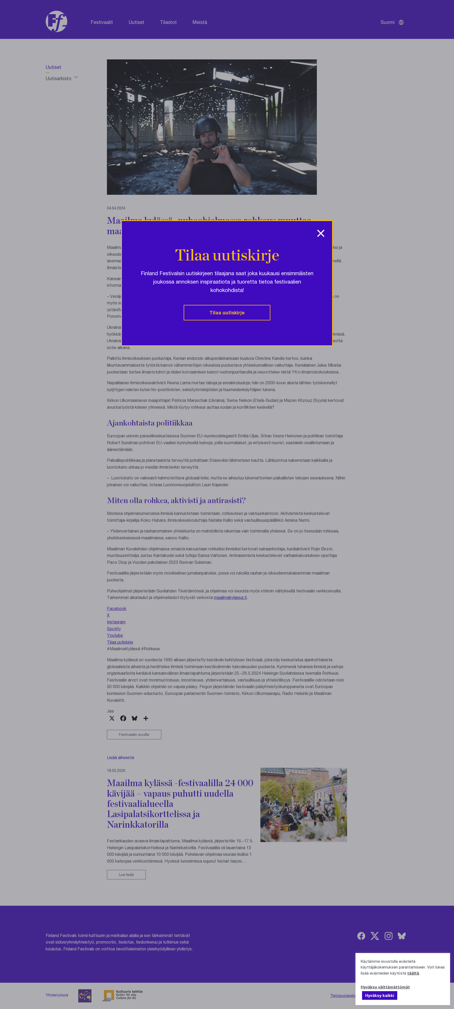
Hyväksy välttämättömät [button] (385, 987)
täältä (413, 973)
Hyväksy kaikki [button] (379, 995)
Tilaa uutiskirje (227, 312)
